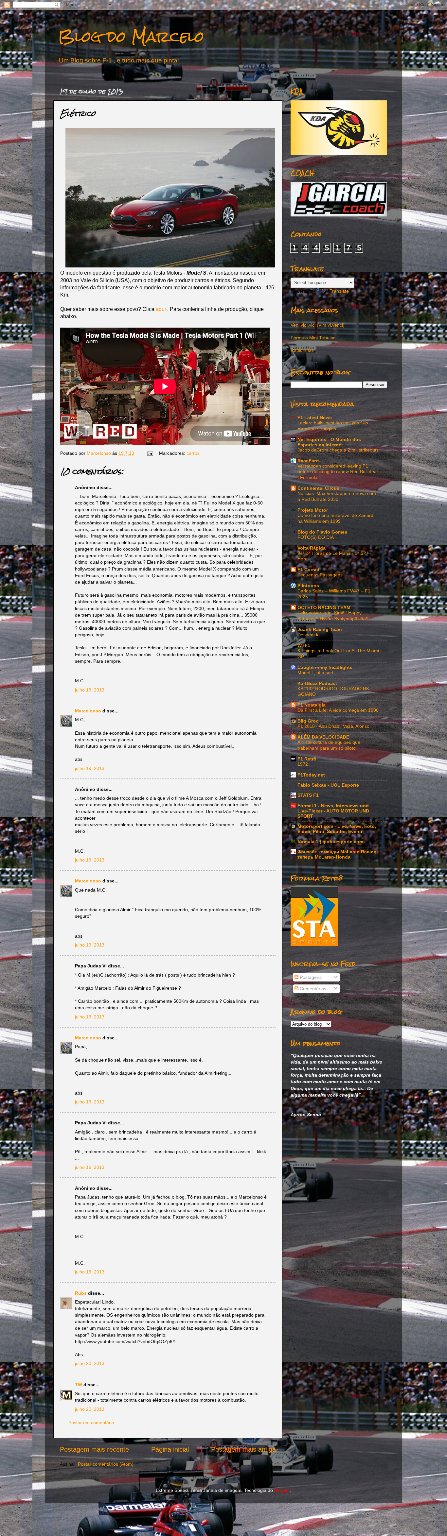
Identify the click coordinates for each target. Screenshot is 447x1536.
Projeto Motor (312, 510)
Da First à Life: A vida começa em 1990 (338, 710)
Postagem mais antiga (243, 1449)
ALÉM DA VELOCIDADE (323, 737)
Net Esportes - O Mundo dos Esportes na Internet (329, 442)
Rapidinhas (302, 350)
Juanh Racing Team (319, 629)
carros (193, 453)
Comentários (312, 988)
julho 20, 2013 (89, 1363)
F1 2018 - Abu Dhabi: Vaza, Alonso (333, 726)
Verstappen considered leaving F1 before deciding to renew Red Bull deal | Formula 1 (337, 472)
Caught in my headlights (324, 667)
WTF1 (303, 645)
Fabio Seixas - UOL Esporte (328, 785)
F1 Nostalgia (311, 705)
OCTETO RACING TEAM (323, 607)
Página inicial (170, 1449)
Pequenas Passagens (320, 574)
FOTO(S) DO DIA (315, 537)
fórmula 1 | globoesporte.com (330, 841)
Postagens (310, 977)
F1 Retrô (306, 758)
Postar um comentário (91, 1422)
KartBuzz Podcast (317, 683)
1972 (302, 764)
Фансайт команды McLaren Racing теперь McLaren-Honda (337, 854)
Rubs (81, 1293)
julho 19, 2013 (89, 689)
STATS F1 (308, 795)
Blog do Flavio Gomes (322, 532)
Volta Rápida (311, 548)
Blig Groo (308, 721)
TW (78, 1384)
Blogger (282, 1490)
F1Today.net (311, 774)
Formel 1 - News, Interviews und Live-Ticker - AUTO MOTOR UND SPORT (333, 811)
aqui (161, 309)
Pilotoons (308, 585)
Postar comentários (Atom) (106, 1464)
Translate (339, 291)
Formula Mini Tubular (313, 337)
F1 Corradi (309, 569)
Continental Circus (318, 488)
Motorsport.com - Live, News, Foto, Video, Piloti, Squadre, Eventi (336, 829)
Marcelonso (99, 453)
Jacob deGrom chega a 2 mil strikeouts (338, 450)
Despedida (308, 634)
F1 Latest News (314, 417)
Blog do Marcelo (131, 36)
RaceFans (308, 460)
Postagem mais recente (94, 1449)
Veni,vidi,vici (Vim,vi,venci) (318, 325)
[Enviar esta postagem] (149, 453)
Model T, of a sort (315, 672)
